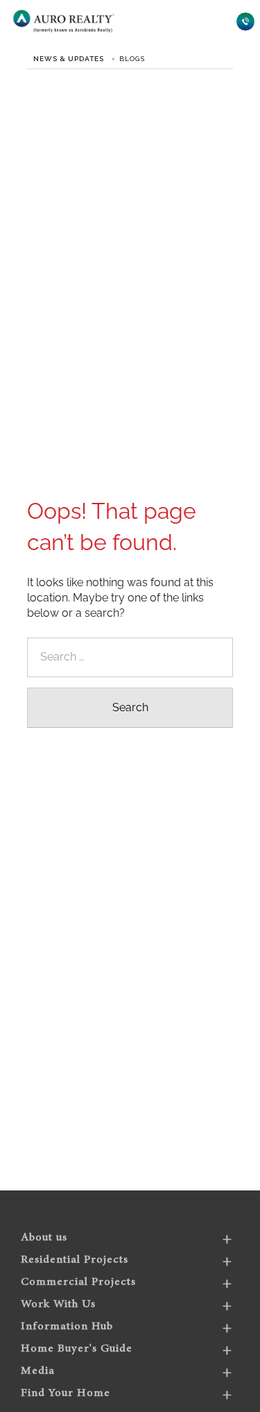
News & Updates (68, 59)
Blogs (132, 59)
